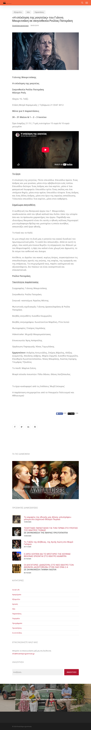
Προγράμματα (17, 623)
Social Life (16, 590)
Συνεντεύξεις (17, 633)
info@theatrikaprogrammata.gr (23, 654)
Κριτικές (15, 604)
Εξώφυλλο (18, 12)
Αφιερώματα (16, 594)
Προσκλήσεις (17, 628)
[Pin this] (35, 426)
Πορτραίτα (16, 618)
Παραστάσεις (39, 12)
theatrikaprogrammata (20, 25)
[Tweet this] (21, 426)
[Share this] (14, 426)
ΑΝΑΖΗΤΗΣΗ (71, 672)
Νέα (28, 12)
